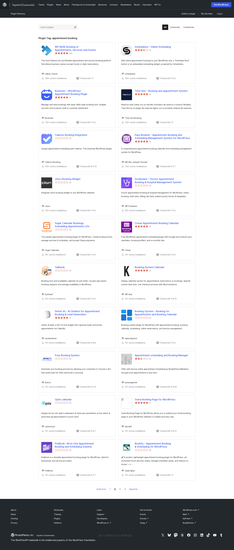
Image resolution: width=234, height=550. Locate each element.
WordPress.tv (104, 523)
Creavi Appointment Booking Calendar (157, 223)
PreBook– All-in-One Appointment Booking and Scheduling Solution (74, 445)
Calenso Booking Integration (71, 135)
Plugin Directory (18, 13)
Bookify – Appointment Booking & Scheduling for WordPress (153, 445)
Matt (186, 514)
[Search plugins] (75, 27)
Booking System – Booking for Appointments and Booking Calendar (156, 313)
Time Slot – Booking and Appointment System (161, 90)
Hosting (14, 518)
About (13, 510)
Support (100, 514)
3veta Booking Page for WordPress (155, 399)
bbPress (188, 518)
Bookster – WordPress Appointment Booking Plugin (71, 92)
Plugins (57, 518)
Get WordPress (221, 5)
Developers (102, 518)
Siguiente (133, 489)
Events (143, 514)
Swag (143, 523)
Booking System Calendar (149, 267)
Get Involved (146, 510)
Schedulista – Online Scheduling (153, 46)
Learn (99, 510)
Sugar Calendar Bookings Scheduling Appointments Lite (72, 225)
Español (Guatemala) (45, 535)
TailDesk (60, 267)
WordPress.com (191, 510)
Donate (144, 518)
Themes (57, 514)
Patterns (57, 523)
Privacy (14, 523)
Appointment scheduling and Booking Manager (161, 355)
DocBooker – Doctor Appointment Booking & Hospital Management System (158, 181)
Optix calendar (63, 399)
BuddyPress (189, 523)
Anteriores (101, 489)
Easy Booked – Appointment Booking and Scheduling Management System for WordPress (162, 136)
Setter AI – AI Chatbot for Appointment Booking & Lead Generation (77, 313)
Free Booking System (67, 355)
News (13, 514)
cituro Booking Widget (67, 179)
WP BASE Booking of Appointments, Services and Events (75, 48)
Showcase (58, 510)
